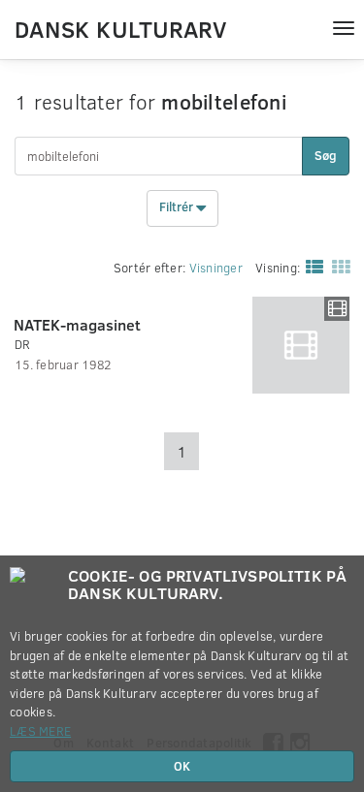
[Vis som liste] (310, 265)
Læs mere (40, 731)
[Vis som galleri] (336, 265)
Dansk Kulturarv (120, 28)
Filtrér (177, 207)
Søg (325, 155)
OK (182, 766)
